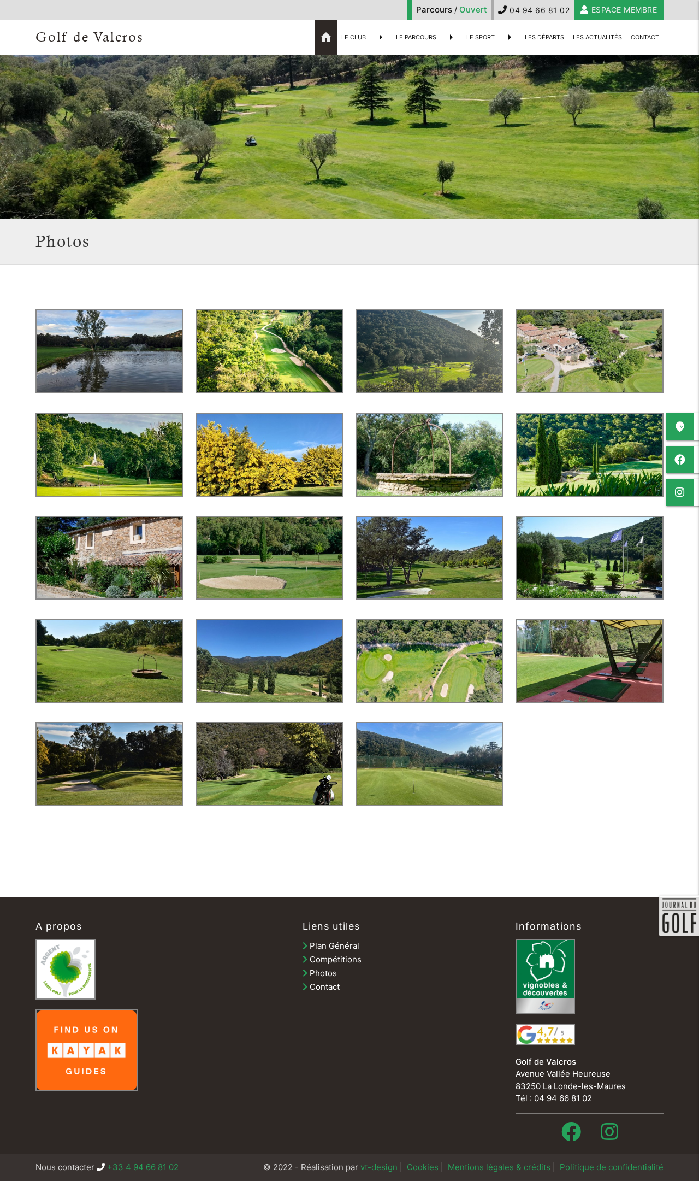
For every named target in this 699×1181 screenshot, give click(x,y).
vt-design (379, 1167)
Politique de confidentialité (612, 1167)
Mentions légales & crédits (499, 1167)
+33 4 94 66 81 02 (143, 1167)
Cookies (423, 1167)
